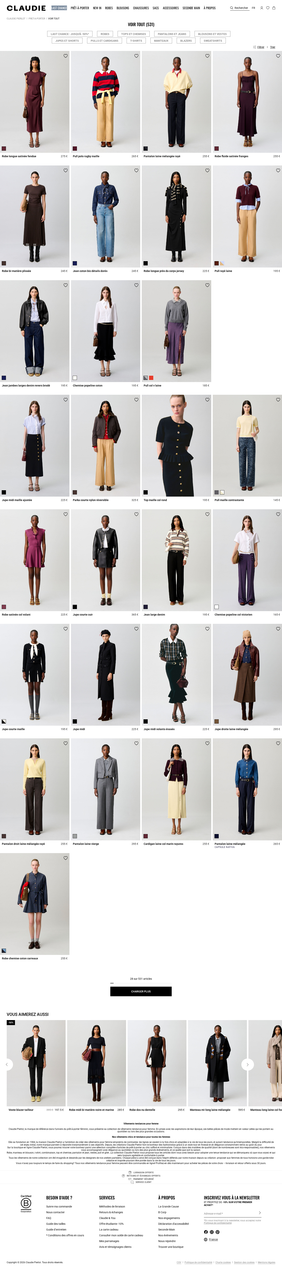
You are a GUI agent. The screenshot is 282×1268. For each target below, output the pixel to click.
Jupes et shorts (67, 40)
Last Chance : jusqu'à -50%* (70, 34)
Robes (105, 34)
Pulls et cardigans (104, 40)
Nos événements (168, 1235)
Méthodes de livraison (112, 1206)
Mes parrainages (109, 1241)
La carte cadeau (108, 1229)
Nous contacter (55, 1212)
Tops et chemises (133, 34)
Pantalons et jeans (172, 34)
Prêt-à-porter (37, 18)
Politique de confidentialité (198, 1262)
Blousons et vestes (212, 34)
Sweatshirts (213, 40)
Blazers (186, 40)
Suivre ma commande (59, 1206)
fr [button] (253, 7)
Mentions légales (266, 1262)
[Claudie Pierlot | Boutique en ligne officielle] (26, 8)
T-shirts (136, 40)
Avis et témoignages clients (115, 1246)
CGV (179, 1262)
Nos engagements (169, 1218)
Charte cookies (223, 1262)
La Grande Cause (168, 1206)
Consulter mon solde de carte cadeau (121, 1235)
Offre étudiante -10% (111, 1223)
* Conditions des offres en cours (65, 1235)
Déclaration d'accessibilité (173, 1223)
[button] (59, 8)
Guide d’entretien (56, 1229)
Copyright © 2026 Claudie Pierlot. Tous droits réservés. (35, 1262)
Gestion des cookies (244, 1262)
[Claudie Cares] (26, 1203)
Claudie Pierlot (16, 18)
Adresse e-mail (212, 1213)
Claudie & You (107, 1218)
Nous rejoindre (167, 1241)
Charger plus (141, 991)
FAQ (48, 1218)
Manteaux (161, 40)
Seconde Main (166, 1229)
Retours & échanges (111, 1212)
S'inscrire (259, 1213)
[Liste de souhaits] (65, 56)
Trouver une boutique (170, 1246)
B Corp (162, 1212)
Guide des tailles (55, 1223)
